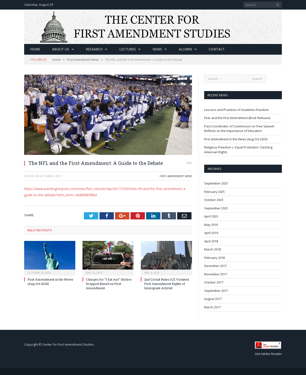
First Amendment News (176, 176)
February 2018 (214, 257)
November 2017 (215, 274)
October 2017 (213, 282)
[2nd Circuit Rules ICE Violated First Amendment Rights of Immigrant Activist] (166, 257)
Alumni (185, 49)
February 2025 (214, 192)
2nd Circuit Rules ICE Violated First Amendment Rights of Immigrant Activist (166, 283)
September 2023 (216, 208)
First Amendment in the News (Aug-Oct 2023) (235, 139)
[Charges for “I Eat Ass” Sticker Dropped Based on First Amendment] (108, 257)
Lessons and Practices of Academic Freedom (236, 110)
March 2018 (212, 249)
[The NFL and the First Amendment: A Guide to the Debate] (108, 115)
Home (35, 49)
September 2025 (216, 183)
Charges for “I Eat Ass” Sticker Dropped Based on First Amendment (109, 283)
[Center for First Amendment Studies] (153, 26)
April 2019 (211, 233)
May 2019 (211, 225)
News (157, 49)
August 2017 (213, 299)
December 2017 (215, 266)
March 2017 (212, 307)
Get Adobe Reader (268, 354)
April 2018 (211, 241)
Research (94, 49)
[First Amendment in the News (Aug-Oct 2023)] (49, 257)
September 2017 (216, 290)
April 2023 (211, 216)
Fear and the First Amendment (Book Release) (237, 118)
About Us (60, 49)
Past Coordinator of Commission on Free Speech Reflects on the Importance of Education (239, 128)
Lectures (127, 49)
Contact (217, 49)
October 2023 (213, 200)
